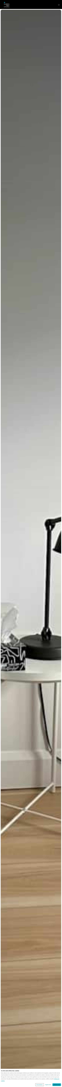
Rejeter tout (48, 1084)
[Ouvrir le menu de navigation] (59, 4)
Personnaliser (39, 1084)
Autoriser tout (57, 1084)
